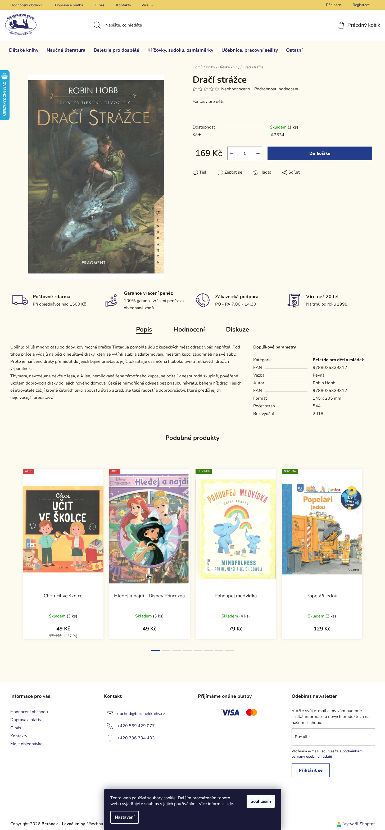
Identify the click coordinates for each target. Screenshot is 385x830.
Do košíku (319, 153)
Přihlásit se (311, 770)
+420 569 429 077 (136, 726)
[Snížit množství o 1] (231, 153)
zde (230, 804)
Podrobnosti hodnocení (276, 89)
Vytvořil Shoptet (359, 824)
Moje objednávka (26, 744)
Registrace (361, 4)
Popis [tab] (144, 329)
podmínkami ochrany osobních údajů (328, 754)
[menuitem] (23, 50)
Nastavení (124, 817)
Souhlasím (261, 801)
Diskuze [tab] (237, 329)
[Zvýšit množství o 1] (258, 153)
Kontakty (123, 5)
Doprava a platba (69, 5)
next (370, 558)
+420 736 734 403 (136, 738)
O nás (100, 5)
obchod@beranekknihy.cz (141, 714)
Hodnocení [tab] (189, 329)
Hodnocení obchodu (26, 5)
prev (14, 558)
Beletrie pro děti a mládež (338, 360)
